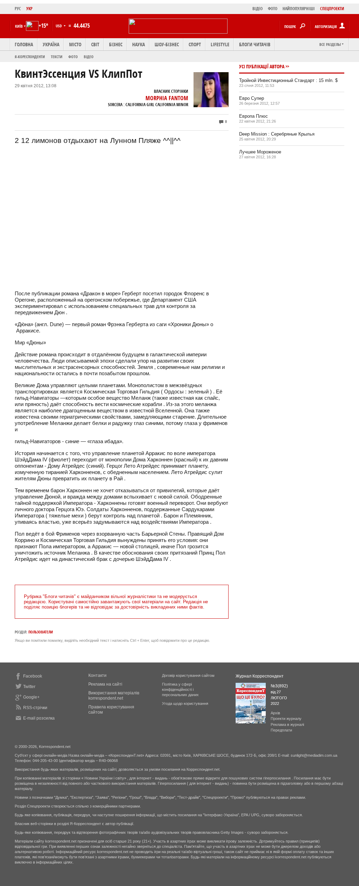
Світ (95, 44)
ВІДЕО (257, 9)
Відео (89, 56)
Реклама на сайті (105, 684)
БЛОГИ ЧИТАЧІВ (254, 44)
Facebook (32, 676)
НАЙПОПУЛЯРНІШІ (299, 9)
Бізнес (115, 44)
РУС (18, 9)
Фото (73, 56)
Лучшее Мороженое (260, 151)
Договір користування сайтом (188, 675)
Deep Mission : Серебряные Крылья (276, 134)
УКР (29, 9)
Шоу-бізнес (167, 44)
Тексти (56, 56)
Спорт (195, 44)
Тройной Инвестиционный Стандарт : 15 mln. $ (288, 80)
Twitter (29, 686)
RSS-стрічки (35, 707)
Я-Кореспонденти (30, 56)
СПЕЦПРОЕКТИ (332, 9)
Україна (51, 44)
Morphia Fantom (166, 98)
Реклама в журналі (287, 724)
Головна (24, 44)
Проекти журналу (286, 718)
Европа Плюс (253, 116)
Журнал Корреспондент (260, 676)
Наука (138, 44)
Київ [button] (19, 26)
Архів (275, 713)
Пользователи (40, 631)
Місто (75, 44)
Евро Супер (251, 98)
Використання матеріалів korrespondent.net (113, 696)
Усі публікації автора (261, 66)
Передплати (281, 730)
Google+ (31, 697)
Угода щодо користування (185, 703)
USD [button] (59, 25)
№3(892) (279, 686)
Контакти (97, 675)
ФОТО (272, 9)
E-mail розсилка (39, 718)
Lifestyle (220, 44)
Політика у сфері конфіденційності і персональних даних (180, 689)
